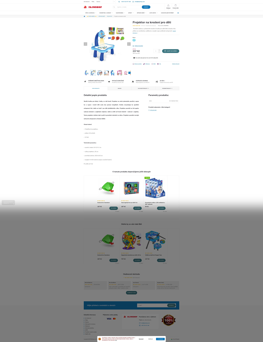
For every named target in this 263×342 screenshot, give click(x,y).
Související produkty (142, 88)
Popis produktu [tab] (95, 88)
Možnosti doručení (139, 46)
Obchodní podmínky (89, 328)
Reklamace (87, 326)
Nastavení (141, 339)
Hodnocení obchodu (131, 274)
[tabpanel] (108, 194)
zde (116, 340)
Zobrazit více (131, 292)
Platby (93, 1)
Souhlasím (161, 339)
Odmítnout (150, 339)
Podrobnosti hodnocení (151, 25)
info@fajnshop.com (145, 323)
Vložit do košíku (172, 51)
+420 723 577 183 (145, 325)
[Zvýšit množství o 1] (159, 50)
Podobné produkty (166, 88)
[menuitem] (91, 13)
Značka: (175, 64)
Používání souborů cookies (91, 332)
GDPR (86, 330)
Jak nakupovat (86, 1)
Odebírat (171, 305)
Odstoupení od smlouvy (90, 324)
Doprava (98, 1)
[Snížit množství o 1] (159, 52)
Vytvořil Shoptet (176, 339)
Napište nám (87, 334)
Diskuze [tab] (119, 88)
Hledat (146, 7)
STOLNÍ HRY (153, 110)
